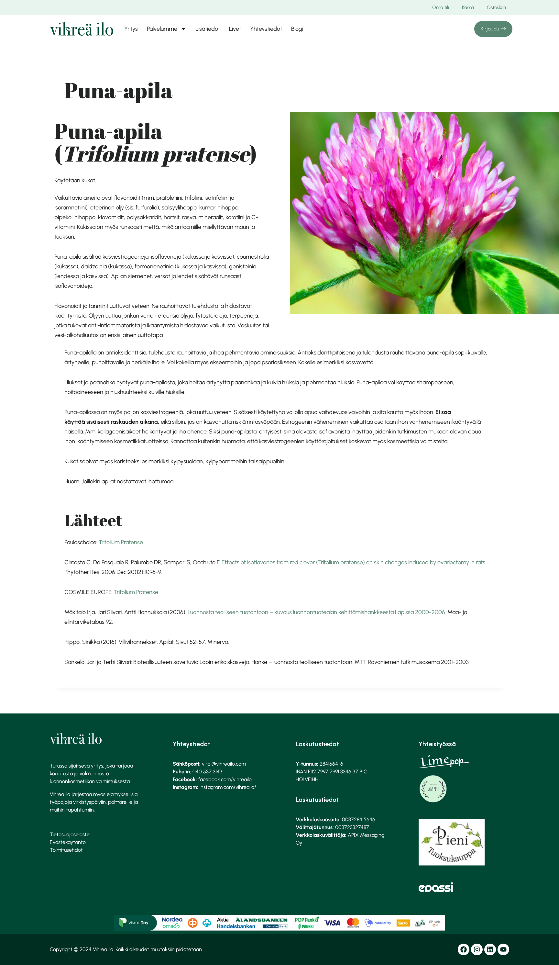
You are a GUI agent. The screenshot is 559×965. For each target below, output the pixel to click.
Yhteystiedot (266, 28)
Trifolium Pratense (121, 542)
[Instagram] (477, 949)
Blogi (297, 28)
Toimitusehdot (66, 850)
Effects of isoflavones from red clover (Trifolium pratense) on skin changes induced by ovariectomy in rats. (354, 562)
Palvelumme (162, 28)
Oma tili (440, 7)
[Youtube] (503, 949)
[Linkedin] (490, 949)
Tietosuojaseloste (70, 834)
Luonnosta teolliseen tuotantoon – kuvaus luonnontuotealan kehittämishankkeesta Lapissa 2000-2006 (316, 612)
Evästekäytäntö (68, 842)
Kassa (468, 7)
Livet (235, 28)
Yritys (131, 28)
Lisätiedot (207, 28)
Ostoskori (496, 7)
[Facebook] (463, 949)
